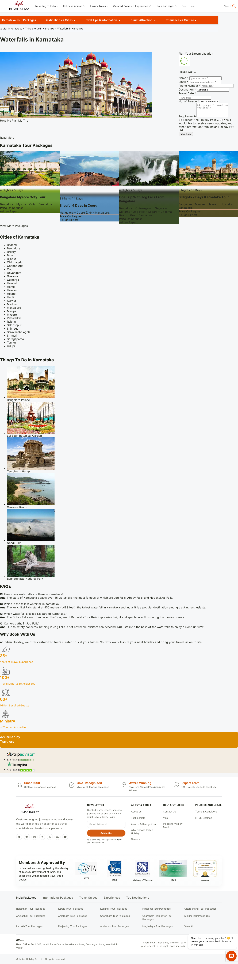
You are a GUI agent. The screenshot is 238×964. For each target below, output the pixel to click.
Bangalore (13, 248)
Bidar (10, 255)
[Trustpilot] (19, 837)
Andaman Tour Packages (114, 926)
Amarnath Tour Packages (72, 915)
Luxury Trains (98, 6)
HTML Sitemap (203, 817)
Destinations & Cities (59, 20)
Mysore (12, 314)
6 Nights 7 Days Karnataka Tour (204, 197)
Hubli (10, 297)
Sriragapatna (15, 339)
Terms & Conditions (206, 811)
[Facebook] (42, 837)
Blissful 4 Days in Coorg (78, 206)
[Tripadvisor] (27, 837)
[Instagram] (34, 837)
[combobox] (195, 6)
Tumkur (12, 342)
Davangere (14, 272)
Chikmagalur (15, 262)
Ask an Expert (9, 211)
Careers (135, 839)
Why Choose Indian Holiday (142, 832)
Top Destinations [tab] (137, 897)
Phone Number (189, 85)
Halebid (12, 283)
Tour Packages (166, 6)
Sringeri (12, 335)
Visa (165, 817)
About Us (136, 811)
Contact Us (169, 811)
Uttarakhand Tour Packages (200, 908)
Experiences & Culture (179, 20)
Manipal (12, 311)
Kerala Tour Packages (70, 908)
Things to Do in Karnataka (40, 28)
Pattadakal (14, 318)
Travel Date (187, 93)
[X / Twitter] (50, 837)
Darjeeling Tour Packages (72, 926)
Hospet (12, 293)
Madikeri (12, 304)
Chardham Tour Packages (115, 915)
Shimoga (12, 328)
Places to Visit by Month (173, 825)
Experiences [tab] (112, 897)
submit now (185, 134)
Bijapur (11, 259)
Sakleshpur (14, 325)
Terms (119, 839)
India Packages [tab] (26, 897)
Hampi (11, 286)
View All (188, 926)
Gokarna (12, 276)
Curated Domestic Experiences (131, 6)
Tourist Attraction (141, 20)
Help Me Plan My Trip (14, 120)
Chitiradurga (15, 266)
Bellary (11, 252)
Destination (187, 89)
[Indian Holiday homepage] (29, 809)
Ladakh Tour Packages (29, 926)
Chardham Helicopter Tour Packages (157, 917)
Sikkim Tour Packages (197, 915)
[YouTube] (65, 837)
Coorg (11, 269)
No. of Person (189, 101)
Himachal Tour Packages (156, 908)
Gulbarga (13, 279)
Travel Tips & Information (101, 20)
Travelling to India (45, 6)
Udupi (11, 346)
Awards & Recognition (143, 824)
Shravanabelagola (18, 332)
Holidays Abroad (73, 6)
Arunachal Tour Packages (30, 915)
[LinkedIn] (57, 837)
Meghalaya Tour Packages (157, 926)
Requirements (188, 116)
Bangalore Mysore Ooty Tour (22, 197)
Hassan (12, 290)
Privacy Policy (208, 120)
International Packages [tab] (58, 897)
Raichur (12, 321)
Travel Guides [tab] (88, 897)
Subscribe (106, 833)
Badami (12, 245)
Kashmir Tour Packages (113, 908)
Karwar (11, 300)
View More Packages (14, 226)
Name (184, 78)
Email (183, 82)
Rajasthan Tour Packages (30, 908)
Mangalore (14, 307)
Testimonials (138, 817)
